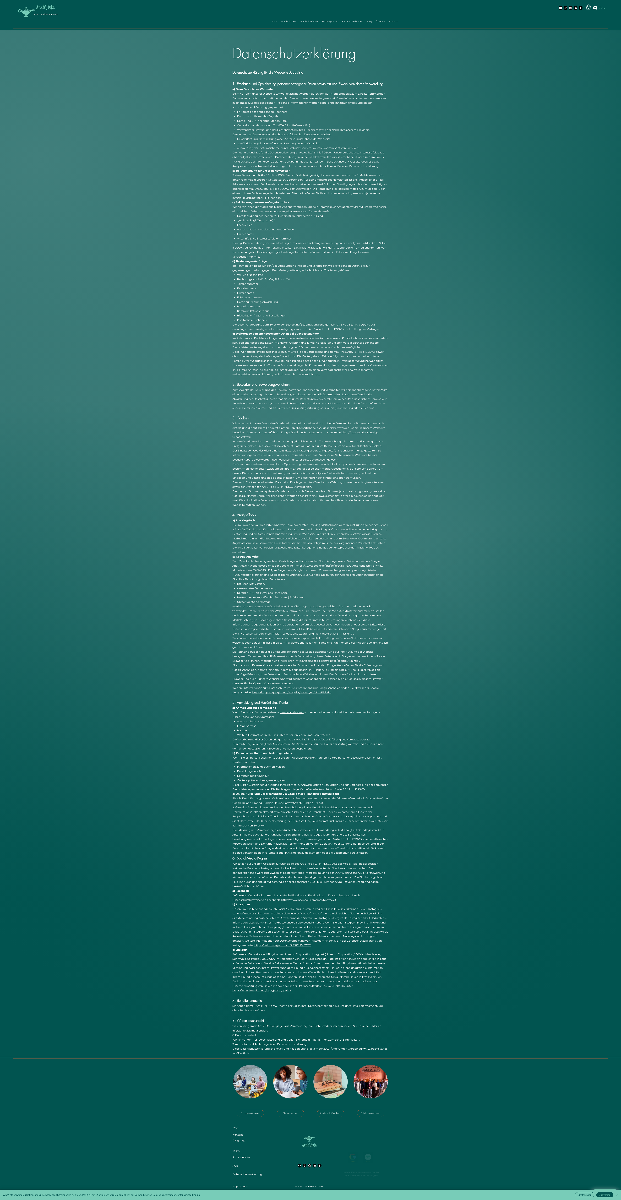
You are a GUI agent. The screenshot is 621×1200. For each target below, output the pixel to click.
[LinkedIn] (575, 8)
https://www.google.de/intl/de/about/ (319, 565)
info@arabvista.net (244, 197)
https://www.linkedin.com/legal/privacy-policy (261, 990)
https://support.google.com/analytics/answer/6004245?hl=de (291, 692)
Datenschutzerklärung (188, 1194)
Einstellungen (585, 1194)
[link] (588, 7)
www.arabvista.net (288, 93)
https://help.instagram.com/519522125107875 (282, 945)
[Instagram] (570, 8)
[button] (288, 21)
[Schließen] (617, 1194)
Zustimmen (604, 1194)
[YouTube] (560, 8)
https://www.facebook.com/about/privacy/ (308, 899)
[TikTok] (565, 8)
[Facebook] (581, 8)
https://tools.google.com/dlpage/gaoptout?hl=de (327, 660)
